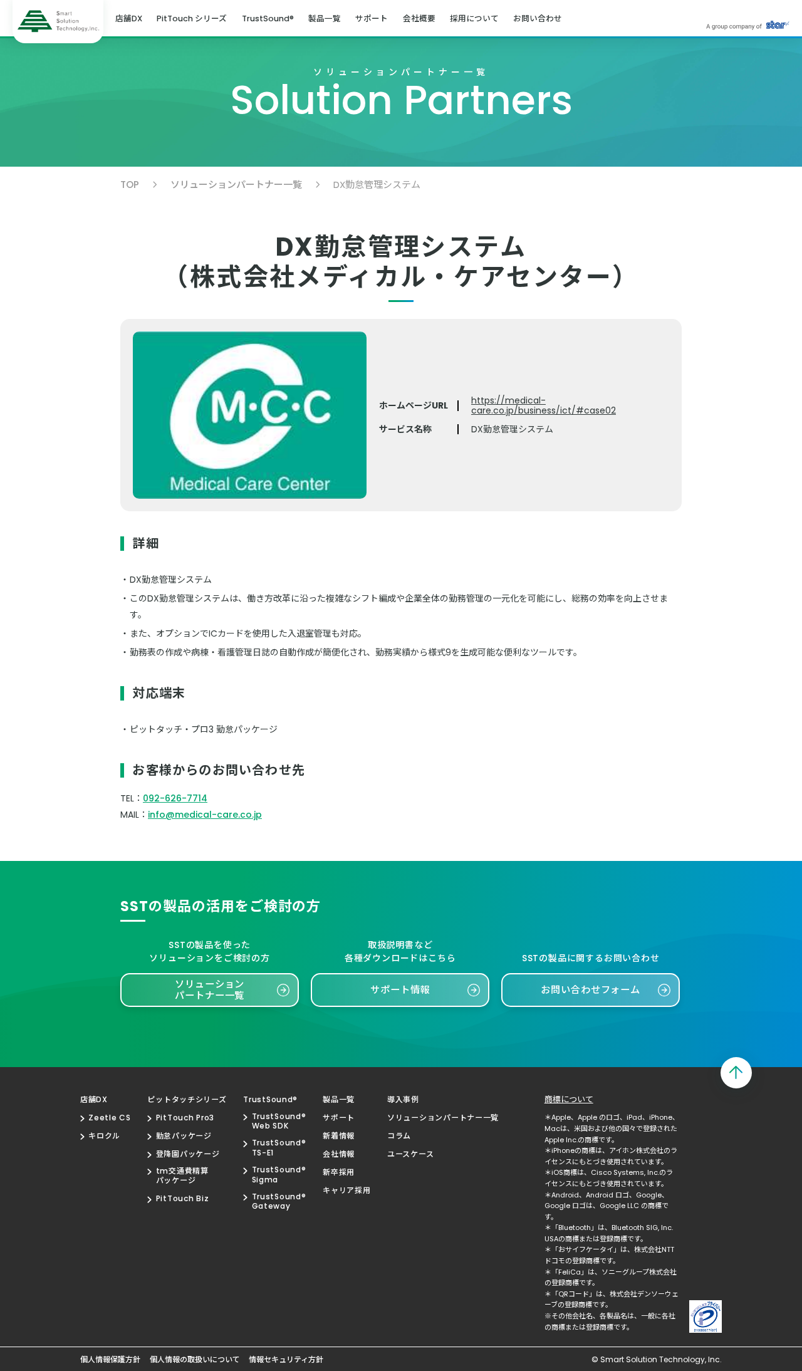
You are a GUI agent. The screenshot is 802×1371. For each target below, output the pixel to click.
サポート (371, 19)
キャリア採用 (346, 1191)
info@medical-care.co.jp (205, 814)
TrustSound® (268, 19)
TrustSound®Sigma (279, 1174)
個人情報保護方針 (110, 1359)
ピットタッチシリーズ (186, 1100)
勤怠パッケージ (183, 1136)
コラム (399, 1136)
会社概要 (419, 19)
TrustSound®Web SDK (279, 1121)
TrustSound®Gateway (279, 1201)
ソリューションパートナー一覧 (236, 184)
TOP (129, 184)
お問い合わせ (537, 19)
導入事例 (403, 1100)
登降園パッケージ (187, 1154)
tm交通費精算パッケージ (182, 1176)
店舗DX (128, 19)
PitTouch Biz (182, 1199)
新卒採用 (339, 1172)
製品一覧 (324, 19)
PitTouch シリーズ (192, 19)
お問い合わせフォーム (590, 989)
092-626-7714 (175, 798)
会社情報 (339, 1154)
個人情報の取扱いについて (195, 1359)
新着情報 (339, 1136)
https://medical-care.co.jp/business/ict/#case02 (543, 405)
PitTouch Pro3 (185, 1118)
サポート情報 (400, 989)
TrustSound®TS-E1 (279, 1147)
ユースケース (410, 1154)
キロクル (104, 1136)
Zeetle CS (109, 1118)
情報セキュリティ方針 (286, 1359)
